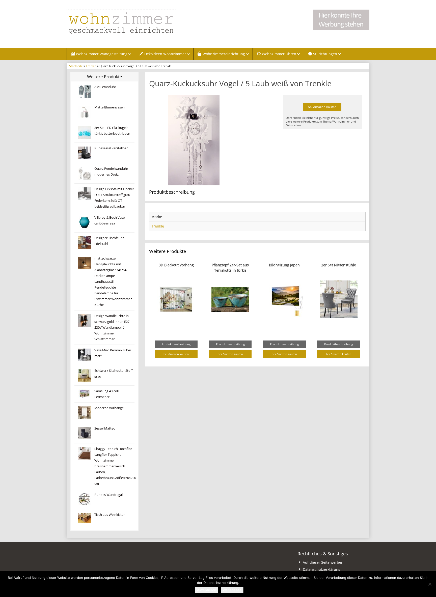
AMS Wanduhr (105, 87)
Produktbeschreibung (176, 344)
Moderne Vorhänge (109, 408)
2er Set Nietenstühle (338, 265)
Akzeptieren (206, 590)
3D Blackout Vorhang (176, 265)
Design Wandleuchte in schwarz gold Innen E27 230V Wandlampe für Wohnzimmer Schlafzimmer (111, 327)
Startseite (76, 66)
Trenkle (91, 66)
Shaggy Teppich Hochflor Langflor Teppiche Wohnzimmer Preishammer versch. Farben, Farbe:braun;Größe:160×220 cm (115, 466)
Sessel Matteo (104, 428)
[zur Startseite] (130, 23)
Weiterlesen (232, 590)
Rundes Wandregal (108, 495)
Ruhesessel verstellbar (111, 148)
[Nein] (429, 584)
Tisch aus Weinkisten (109, 515)
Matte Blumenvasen (109, 107)
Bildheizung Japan (284, 265)
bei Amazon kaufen (322, 107)
